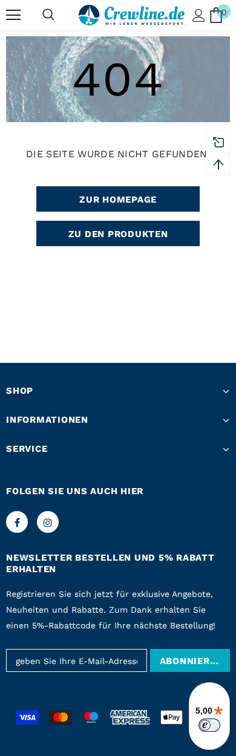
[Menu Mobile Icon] (13, 15)
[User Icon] (198, 15)
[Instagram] (48, 522)
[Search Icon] (48, 15)
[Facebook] (17, 522)
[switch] (209, 725)
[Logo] (132, 15)
